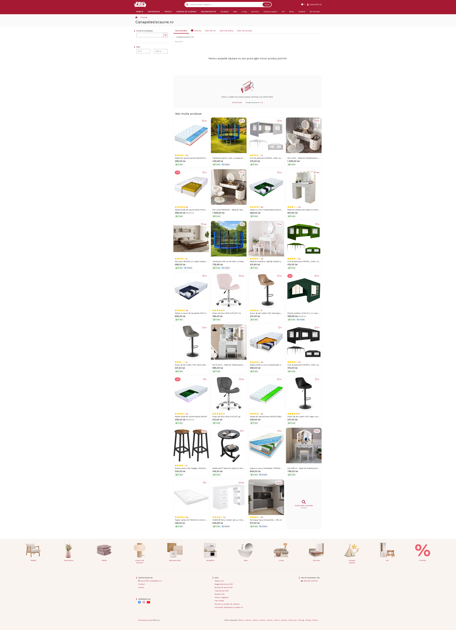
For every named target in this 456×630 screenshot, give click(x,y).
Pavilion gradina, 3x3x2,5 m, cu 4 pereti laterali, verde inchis (312, 313)
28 (281, 121)
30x (299, 207)
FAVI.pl (256, 620)
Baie (245, 560)
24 (281, 379)
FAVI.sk (248, 620)
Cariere (141, 587)
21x (224, 517)
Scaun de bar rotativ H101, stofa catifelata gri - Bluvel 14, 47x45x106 (203, 365)
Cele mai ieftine (226, 31)
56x (187, 310)
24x (299, 258)
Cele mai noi (210, 31)
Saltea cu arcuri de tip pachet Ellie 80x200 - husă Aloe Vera (200, 313)
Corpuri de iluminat (139, 561)
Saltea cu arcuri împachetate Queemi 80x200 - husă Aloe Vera (276, 210)
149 (243, 379)
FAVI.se (284, 620)
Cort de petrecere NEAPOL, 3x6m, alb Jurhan (269, 158)
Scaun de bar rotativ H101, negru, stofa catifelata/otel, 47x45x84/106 (315, 416)
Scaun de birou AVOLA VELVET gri (226, 416)
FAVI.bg (301, 620)
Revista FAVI (220, 594)
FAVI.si (315, 620)
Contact (141, 584)
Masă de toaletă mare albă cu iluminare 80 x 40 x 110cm (310, 210)
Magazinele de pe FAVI (224, 584)
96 (281, 224)
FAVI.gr (309, 620)
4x (186, 258)
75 (206, 431)
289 (317, 172)
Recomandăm (181, 31)
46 (205, 121)
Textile (104, 560)
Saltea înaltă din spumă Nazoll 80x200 (191, 416)
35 (318, 328)
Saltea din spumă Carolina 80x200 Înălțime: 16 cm (196, 158)
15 (318, 224)
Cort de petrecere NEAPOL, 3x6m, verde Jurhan (307, 261)
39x (262, 258)
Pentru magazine (221, 597)
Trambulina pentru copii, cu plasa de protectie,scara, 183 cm (237, 158)
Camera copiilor (352, 561)
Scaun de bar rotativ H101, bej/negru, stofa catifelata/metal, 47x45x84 (279, 313)
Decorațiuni (69, 560)
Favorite (197, 31)
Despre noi (219, 581)
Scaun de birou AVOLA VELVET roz (226, 313)
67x (187, 155)
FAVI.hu (263, 620)
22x (187, 517)
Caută (266, 4)
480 (205, 224)
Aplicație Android (311, 581)
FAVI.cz (241, 620)
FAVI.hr (270, 620)
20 (281, 276)
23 (243, 172)
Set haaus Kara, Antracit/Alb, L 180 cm (266, 520)
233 (317, 121)
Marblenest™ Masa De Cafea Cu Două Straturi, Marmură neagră (238, 468)
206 (242, 483)
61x (187, 207)
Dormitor (316, 560)
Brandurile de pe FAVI (224, 587)
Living (281, 560)
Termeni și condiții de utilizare (227, 604)
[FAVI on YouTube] (148, 602)
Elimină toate (237, 102)
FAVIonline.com (144, 620)
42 (243, 328)
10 (206, 172)
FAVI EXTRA (219, 601)
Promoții (422, 560)
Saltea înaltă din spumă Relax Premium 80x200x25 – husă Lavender (203, 210)
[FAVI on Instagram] (143, 602)
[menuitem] (139, 11)
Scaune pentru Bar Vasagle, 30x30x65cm (192, 468)
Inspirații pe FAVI (222, 591)
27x (299, 362)
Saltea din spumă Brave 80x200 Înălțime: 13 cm (270, 416)
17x (262, 155)
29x (262, 414)
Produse (144, 17)
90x (262, 517)
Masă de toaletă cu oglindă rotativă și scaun (268, 261)
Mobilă (33, 560)
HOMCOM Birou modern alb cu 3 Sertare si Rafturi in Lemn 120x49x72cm (243, 520)
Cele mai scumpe (244, 31)
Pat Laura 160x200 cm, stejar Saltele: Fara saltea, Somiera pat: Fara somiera (206, 261)
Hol (387, 560)
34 (318, 276)
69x (262, 207)
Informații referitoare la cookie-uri (229, 607)
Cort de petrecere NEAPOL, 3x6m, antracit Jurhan (308, 365)
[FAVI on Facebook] (139, 602)
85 (318, 431)
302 (242, 276)
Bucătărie (210, 560)
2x (186, 362)
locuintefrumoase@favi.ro (151, 581)
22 (243, 121)
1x (224, 414)
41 (281, 431)
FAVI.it (277, 620)
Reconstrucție (175, 560)
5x (261, 310)
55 (206, 328)
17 (243, 431)
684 (280, 483)
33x (262, 362)
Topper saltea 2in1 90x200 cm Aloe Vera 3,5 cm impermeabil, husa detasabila (207, 520)
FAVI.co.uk (292, 620)
